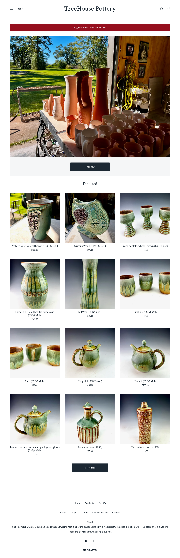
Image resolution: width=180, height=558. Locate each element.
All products (90, 467)
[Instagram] (87, 541)
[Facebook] (93, 541)
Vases (63, 512)
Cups (85, 512)
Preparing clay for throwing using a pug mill (90, 531)
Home (77, 503)
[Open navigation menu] (11, 8)
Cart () (102, 503)
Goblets (116, 512)
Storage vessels (100, 512)
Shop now (90, 166)
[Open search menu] (161, 8)
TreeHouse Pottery (90, 8)
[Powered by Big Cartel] (90, 550)
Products (89, 503)
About (90, 521)
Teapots (74, 512)
